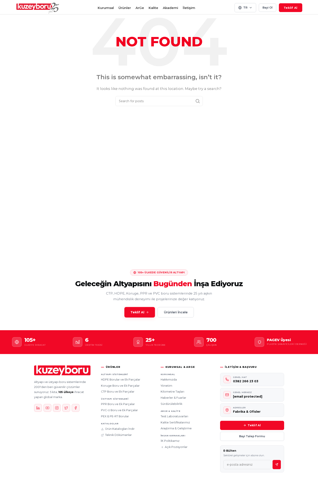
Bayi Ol (267, 7)
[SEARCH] (198, 101)
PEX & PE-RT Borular (115, 416)
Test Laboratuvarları (174, 416)
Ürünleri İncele (176, 312)
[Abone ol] (277, 464)
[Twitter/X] (66, 408)
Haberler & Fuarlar (173, 397)
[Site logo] (38, 7)
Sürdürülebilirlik (171, 403)
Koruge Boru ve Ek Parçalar (120, 385)
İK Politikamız (170, 440)
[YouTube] (47, 408)
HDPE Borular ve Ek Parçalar (120, 379)
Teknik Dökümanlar (118, 435)
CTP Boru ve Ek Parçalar (117, 391)
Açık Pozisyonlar (176, 447)
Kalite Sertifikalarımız (175, 422)
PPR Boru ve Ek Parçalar (118, 404)
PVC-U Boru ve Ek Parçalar (119, 410)
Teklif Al (290, 7)
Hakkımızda (169, 379)
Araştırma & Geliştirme (176, 428)
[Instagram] (57, 408)
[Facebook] (76, 408)
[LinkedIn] (38, 408)
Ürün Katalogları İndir (120, 428)
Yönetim (166, 385)
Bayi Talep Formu (252, 436)
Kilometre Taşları (172, 391)
